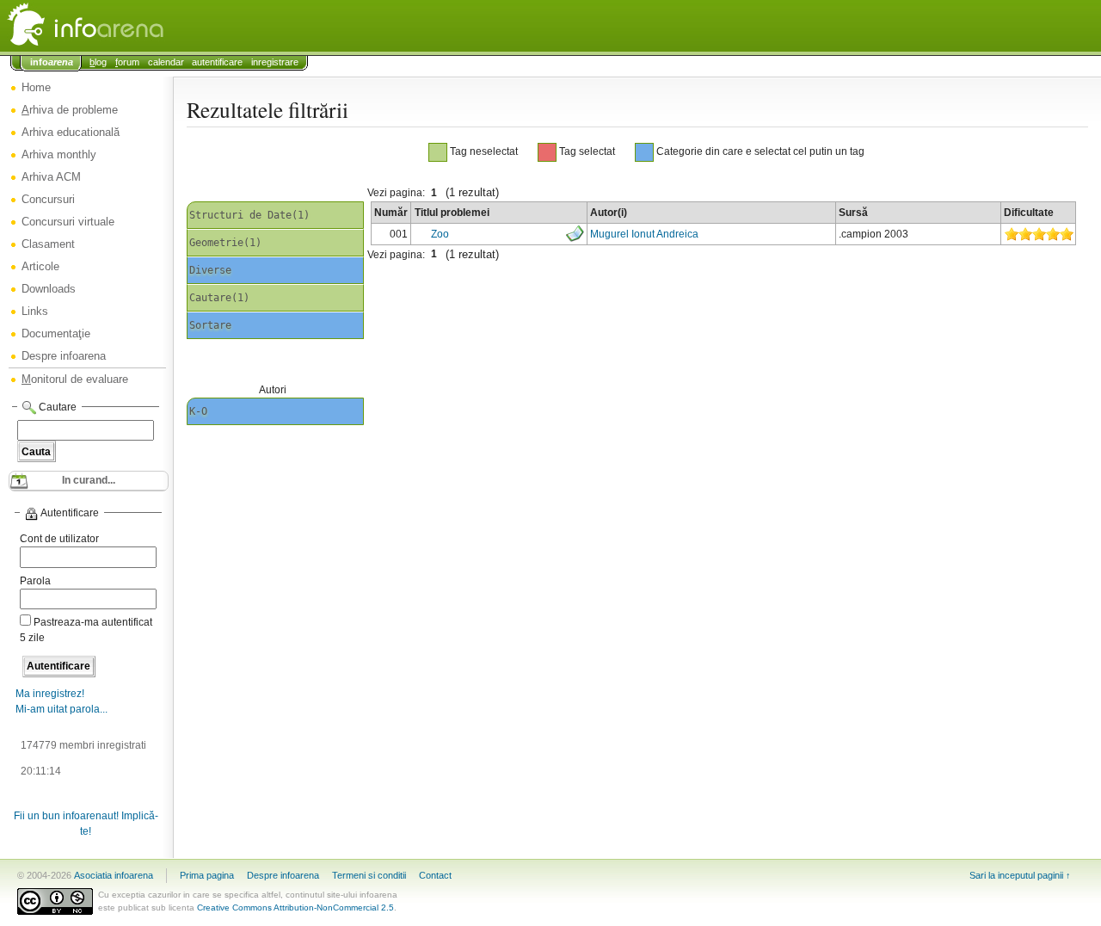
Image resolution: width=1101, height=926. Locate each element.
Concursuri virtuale (68, 221)
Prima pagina (207, 875)
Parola (35, 581)
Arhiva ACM (51, 176)
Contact (435, 875)
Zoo (440, 234)
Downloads (49, 288)
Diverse (210, 270)
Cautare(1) (219, 298)
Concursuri (48, 199)
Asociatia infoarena (113, 875)
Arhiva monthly (59, 154)
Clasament (48, 244)
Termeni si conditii (369, 875)
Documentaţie (56, 333)
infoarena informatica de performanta (129, 26)
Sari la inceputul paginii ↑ (1020, 875)
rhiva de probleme (70, 109)
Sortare (210, 325)
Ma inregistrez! (49, 694)
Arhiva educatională (71, 132)
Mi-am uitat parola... (61, 709)
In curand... (88, 480)
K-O (198, 411)
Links (35, 311)
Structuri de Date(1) (249, 215)
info (51, 62)
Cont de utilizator (59, 539)
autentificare (217, 62)
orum (127, 62)
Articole (40, 266)
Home (36, 87)
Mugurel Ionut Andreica (644, 234)
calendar (166, 62)
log (98, 62)
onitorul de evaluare (75, 379)
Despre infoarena (64, 355)
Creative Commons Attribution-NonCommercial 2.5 (295, 907)
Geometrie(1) (225, 243)
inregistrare (274, 62)
